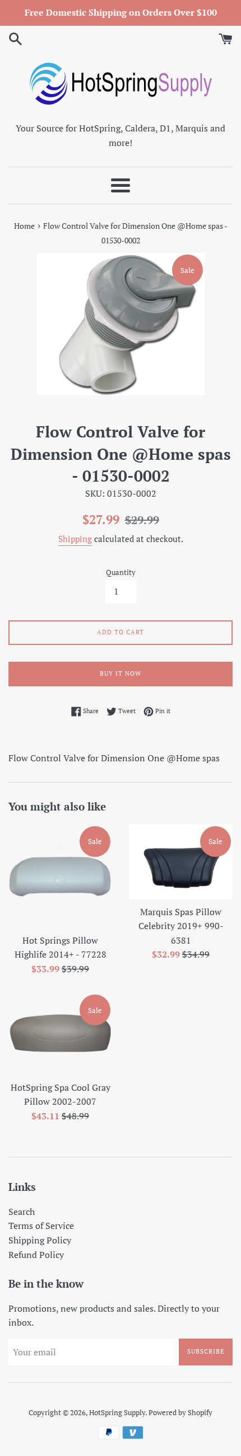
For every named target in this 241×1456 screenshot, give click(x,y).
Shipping (75, 538)
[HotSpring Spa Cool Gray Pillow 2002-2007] (60, 1034)
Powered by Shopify (180, 1412)
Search (21, 1211)
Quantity (121, 572)
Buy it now (120, 673)
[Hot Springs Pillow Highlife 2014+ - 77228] (60, 876)
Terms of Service (41, 1225)
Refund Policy (36, 1254)
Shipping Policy (39, 1240)
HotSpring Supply (117, 1412)
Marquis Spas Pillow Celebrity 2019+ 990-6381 (181, 926)
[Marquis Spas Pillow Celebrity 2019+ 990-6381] (181, 861)
